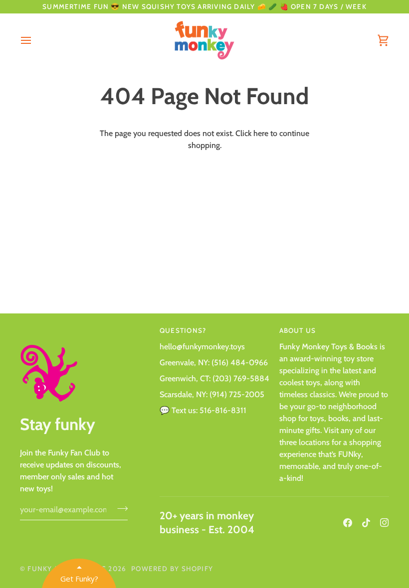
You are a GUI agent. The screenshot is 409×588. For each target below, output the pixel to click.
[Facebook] (347, 522)
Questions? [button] (183, 330)
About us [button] (297, 330)
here (260, 133)
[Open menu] (35, 40)
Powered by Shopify (172, 569)
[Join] (119, 508)
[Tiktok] (366, 522)
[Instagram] (384, 522)
